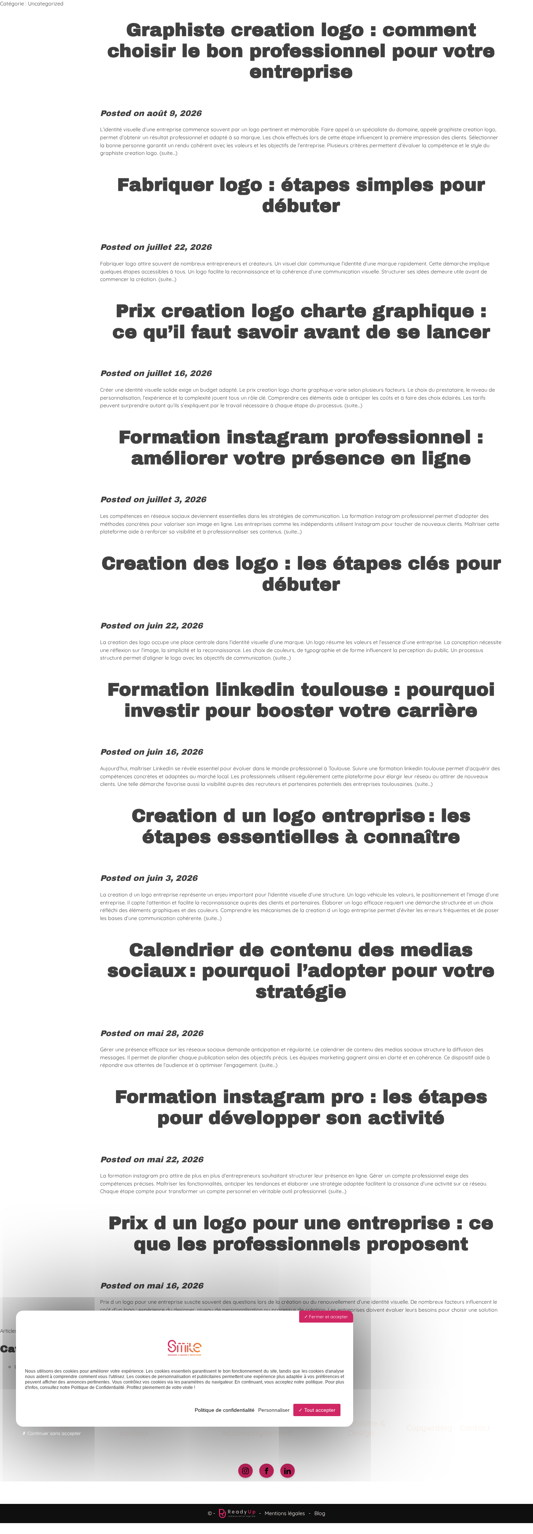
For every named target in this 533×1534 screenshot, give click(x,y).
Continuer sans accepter (53, 1433)
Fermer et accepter (328, 1316)
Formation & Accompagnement (257, 1428)
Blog (319, 1513)
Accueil (56, 1427)
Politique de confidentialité (225, 1410)
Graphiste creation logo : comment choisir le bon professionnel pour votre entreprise (301, 51)
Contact (475, 1427)
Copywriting (429, 1427)
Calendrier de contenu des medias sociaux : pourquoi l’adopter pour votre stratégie (301, 971)
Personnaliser (274, 1410)
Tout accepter (319, 1410)
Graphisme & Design (361, 1428)
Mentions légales (285, 1513)
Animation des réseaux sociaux (134, 1428)
